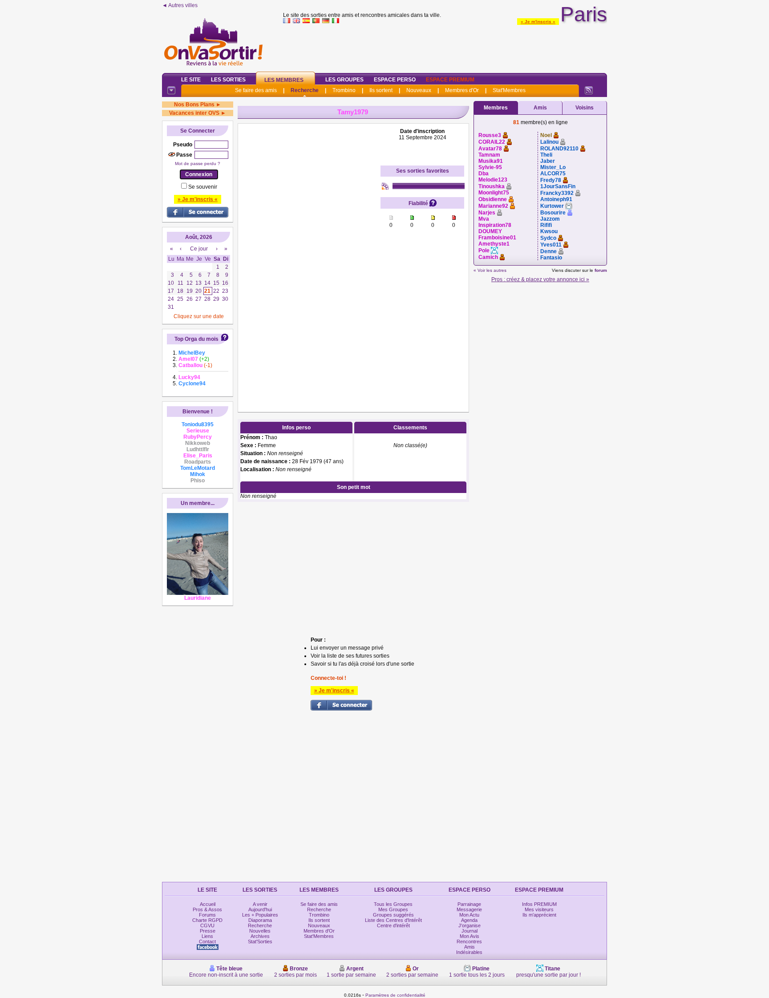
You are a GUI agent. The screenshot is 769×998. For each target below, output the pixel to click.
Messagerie (469, 909)
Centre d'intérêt (393, 925)
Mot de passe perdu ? (197, 163)
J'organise (469, 925)
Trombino (344, 90)
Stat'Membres (509, 90)
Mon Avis (469, 936)
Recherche (305, 90)
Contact (207, 941)
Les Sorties (228, 80)
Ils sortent (381, 90)
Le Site (191, 80)
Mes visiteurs (539, 909)
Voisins (584, 108)
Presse (207, 930)
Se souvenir (202, 187)
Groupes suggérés (393, 914)
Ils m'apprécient (539, 914)
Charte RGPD (207, 920)
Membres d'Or (462, 90)
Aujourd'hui (260, 909)
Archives (260, 936)
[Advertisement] (445, 46)
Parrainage (469, 904)
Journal (469, 930)
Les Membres (284, 80)
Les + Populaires (260, 914)
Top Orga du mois (196, 339)
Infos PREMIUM (539, 904)
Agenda (469, 920)
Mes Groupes (393, 909)
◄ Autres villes (180, 5)
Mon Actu (469, 914)
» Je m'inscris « (538, 21)
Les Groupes (344, 80)
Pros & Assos (207, 909)
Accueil (207, 904)
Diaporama (260, 920)
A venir (260, 904)
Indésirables (469, 952)
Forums (207, 914)
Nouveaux (418, 90)
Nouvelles (260, 930)
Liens (207, 936)
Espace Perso (395, 80)
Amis (540, 108)
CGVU (207, 925)
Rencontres (469, 941)
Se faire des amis (256, 90)
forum (601, 270)
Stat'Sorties (260, 941)
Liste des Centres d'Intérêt (393, 920)
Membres (496, 108)
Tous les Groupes (393, 904)
